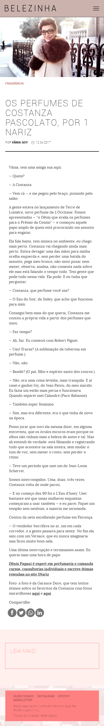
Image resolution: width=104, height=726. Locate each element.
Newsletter (22, 700)
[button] (96, 8)
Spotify (64, 696)
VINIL (35, 710)
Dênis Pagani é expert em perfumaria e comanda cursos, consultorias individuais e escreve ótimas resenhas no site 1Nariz (51, 569)
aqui (36, 593)
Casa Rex (70, 706)
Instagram (45, 696)
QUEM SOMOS (23, 696)
